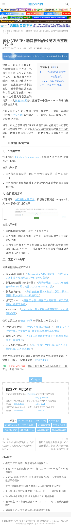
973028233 (31, 394)
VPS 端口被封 (10, 430)
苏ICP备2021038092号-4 (45, 523)
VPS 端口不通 (44, 425)
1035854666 (41, 360)
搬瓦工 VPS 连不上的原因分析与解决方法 (26, 463)
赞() (37, 379)
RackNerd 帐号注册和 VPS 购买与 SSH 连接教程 (29, 496)
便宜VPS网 (35, 4)
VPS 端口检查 (59, 425)
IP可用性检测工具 (25, 199)
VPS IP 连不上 (28, 425)
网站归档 (64, 521)
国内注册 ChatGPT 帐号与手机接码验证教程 (27, 510)
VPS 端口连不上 (27, 430)
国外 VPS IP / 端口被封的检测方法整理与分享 (35, 42)
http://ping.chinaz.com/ (27, 157)
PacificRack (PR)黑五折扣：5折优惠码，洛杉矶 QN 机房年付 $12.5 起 (18, 445)
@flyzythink (40, 404)
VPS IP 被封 (54, 421)
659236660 (18, 410)
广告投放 (29, 523)
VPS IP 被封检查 (12, 425)
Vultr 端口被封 (43, 129)
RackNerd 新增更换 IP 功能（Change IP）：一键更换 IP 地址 (35, 491)
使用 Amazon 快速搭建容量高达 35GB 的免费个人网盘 (33, 486)
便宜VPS (6, 48)
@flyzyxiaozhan (42, 397)
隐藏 (54, 67)
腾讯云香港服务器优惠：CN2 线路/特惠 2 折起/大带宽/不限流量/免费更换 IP (54, 445)
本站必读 (20, 523)
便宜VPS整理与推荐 (38, 327)
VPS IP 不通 (41, 421)
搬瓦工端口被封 (59, 430)
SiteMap (56, 521)
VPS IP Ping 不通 (25, 421)
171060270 (40, 410)
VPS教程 (28, 31)
